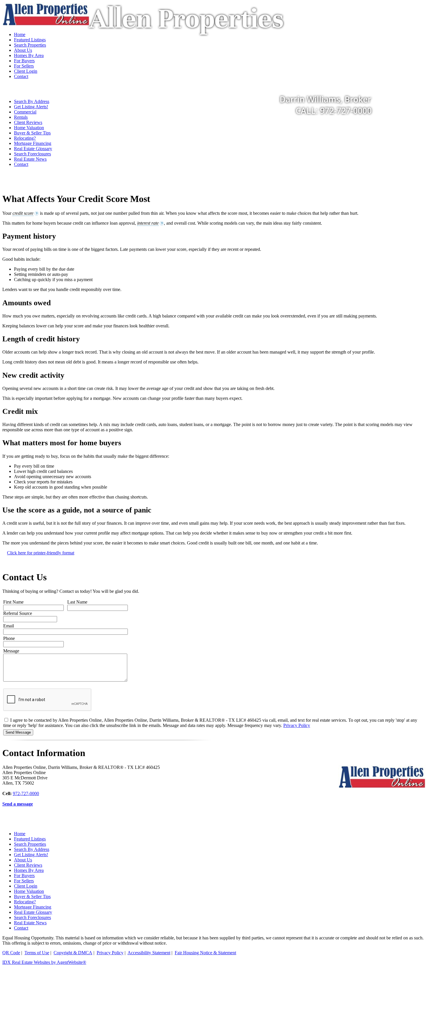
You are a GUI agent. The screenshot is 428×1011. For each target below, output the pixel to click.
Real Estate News (30, 159)
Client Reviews (28, 122)
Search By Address (31, 849)
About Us (23, 859)
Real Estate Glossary (33, 148)
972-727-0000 (26, 793)
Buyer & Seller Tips (32, 132)
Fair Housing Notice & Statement (205, 952)
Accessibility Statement (149, 952)
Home (19, 833)
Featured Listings (30, 838)
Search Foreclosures (32, 153)
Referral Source (17, 613)
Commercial (25, 111)
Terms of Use (36, 952)
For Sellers (24, 880)
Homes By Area (29, 870)
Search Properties (30, 844)
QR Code (11, 952)
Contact (21, 164)
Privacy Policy (296, 725)
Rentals (21, 117)
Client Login (25, 886)
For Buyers (24, 875)
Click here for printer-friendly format (40, 552)
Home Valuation (29, 127)
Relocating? (25, 138)
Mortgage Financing (32, 143)
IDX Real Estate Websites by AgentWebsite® (44, 962)
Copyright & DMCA (73, 952)
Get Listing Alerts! (31, 854)
